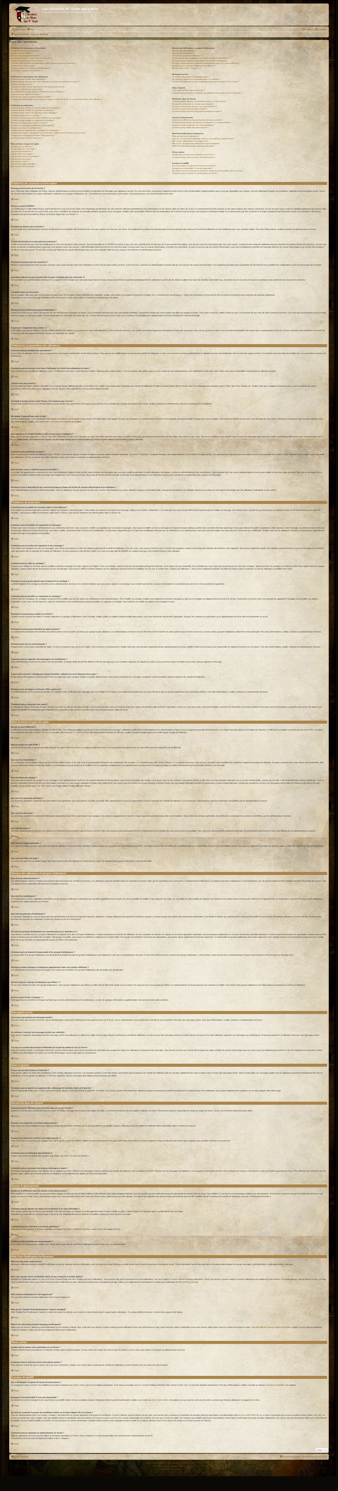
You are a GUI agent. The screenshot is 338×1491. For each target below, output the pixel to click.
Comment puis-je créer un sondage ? (26, 115)
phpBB (161, 1463)
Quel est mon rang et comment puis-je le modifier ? (31, 97)
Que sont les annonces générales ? (25, 156)
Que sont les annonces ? (21, 159)
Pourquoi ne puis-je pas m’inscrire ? (25, 56)
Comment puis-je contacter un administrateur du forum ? (195, 173)
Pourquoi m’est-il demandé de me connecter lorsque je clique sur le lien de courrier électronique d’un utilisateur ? (56, 99)
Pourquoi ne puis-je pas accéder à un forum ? (29, 123)
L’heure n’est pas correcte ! (22, 84)
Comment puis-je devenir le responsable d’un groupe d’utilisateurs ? (199, 61)
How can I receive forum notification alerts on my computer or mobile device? (203, 139)
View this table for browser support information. (271, 1327)
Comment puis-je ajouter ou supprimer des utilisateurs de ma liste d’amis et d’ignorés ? (207, 93)
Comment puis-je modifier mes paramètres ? (28, 79)
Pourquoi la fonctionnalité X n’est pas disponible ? (192, 168)
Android (195, 1282)
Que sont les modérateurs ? (183, 53)
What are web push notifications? (185, 136)
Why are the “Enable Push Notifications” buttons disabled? (196, 143)
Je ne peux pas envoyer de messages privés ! (191, 77)
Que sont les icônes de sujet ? (23, 166)
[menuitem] (30, 29)
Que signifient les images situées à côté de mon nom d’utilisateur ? (38, 92)
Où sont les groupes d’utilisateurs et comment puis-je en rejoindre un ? (201, 58)
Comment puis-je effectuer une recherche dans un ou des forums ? (199, 101)
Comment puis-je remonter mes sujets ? (27, 138)
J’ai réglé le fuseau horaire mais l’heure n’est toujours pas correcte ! (38, 87)
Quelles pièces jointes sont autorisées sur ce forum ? (193, 155)
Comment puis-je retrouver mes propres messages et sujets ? (197, 111)
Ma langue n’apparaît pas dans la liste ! (27, 89)
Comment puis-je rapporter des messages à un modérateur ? (35, 130)
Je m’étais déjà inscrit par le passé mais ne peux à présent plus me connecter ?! (43, 63)
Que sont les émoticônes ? (22, 151)
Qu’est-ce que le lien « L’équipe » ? (186, 68)
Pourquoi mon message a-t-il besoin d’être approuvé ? (33, 135)
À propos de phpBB (275, 1385)
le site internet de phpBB (59, 422)
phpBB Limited (79, 1385)
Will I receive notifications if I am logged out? (190, 141)
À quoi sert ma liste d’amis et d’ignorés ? (188, 90)
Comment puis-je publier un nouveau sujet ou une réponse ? (35, 108)
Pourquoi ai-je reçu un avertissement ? (26, 128)
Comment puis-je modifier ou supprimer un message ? (33, 110)
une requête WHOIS (249, 1415)
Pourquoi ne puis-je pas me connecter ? (27, 61)
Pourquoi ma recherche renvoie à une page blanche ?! (194, 106)
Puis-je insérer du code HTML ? (23, 149)
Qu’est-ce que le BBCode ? (22, 146)
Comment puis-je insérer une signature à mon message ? (34, 113)
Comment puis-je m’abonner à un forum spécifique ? (193, 125)
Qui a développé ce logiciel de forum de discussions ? (194, 166)
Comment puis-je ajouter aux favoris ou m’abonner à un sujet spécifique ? (202, 122)
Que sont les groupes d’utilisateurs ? (187, 56)
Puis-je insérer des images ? (22, 154)
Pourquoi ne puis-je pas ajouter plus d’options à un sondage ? (36, 118)
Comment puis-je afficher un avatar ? (26, 94)
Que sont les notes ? (19, 161)
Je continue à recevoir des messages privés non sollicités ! (196, 79)
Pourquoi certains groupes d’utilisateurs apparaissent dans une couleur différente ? (206, 63)
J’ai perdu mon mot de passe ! (23, 66)
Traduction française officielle (165, 1466)
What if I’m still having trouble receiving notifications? (193, 146)
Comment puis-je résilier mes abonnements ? (190, 127)
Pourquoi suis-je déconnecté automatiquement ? (31, 68)
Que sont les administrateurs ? (184, 51)
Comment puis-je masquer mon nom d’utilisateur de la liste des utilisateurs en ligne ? (45, 82)
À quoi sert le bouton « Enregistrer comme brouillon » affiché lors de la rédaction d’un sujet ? (48, 133)
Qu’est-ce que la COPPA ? (22, 53)
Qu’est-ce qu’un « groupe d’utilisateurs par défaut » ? (194, 66)
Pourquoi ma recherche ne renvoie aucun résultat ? (193, 104)
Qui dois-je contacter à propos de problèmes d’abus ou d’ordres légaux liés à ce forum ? (208, 171)
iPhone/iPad (184, 1282)
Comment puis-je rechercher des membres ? (190, 109)
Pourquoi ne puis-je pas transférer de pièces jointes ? (32, 125)
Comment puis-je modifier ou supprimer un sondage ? (32, 120)
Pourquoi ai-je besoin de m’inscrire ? (25, 51)
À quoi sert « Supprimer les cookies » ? (27, 71)
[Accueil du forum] (26, 14)
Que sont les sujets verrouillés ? (24, 164)
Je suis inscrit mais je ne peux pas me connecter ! (31, 58)
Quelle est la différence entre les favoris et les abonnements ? (197, 120)
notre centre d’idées (160, 1400)
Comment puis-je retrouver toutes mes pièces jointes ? (194, 157)
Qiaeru (182, 1466)
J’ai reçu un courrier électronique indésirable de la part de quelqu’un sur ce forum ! (205, 82)
